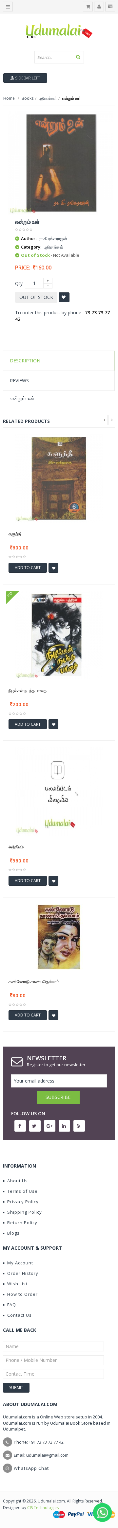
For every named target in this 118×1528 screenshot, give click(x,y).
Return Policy (22, 1222)
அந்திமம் (16, 847)
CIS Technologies (43, 1507)
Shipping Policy (24, 1212)
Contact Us (19, 1315)
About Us (17, 1181)
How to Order (22, 1294)
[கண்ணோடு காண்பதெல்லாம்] (59, 936)
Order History (22, 1273)
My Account (20, 1263)
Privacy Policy (23, 1202)
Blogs (13, 1233)
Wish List (17, 1284)
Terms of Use (22, 1191)
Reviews (19, 380)
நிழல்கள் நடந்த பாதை (28, 690)
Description (25, 360)
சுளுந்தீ (15, 534)
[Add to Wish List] (53, 568)
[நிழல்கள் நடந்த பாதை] (59, 634)
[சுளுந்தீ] (59, 478)
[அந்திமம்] (59, 791)
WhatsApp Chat (31, 1468)
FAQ (11, 1305)
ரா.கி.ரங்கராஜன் (53, 238)
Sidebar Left (27, 78)
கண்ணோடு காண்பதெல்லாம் (34, 981)
